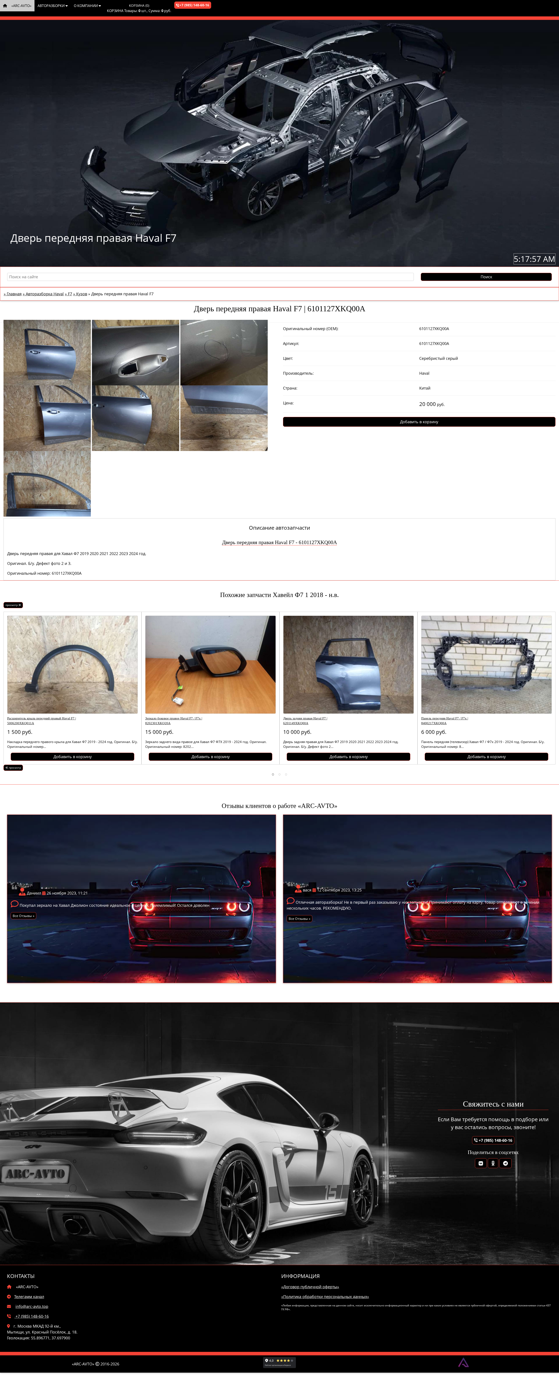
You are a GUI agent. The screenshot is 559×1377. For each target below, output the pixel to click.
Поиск (486, 276)
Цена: (288, 403)
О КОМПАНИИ (86, 5)
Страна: (290, 388)
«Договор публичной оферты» (310, 1286)
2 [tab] (279, 774)
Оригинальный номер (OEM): (310, 328)
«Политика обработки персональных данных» (325, 1296)
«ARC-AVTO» (20, 5)
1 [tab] (273, 774)
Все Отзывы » (23, 915)
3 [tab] (286, 774)
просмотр (11, 605)
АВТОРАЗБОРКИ (52, 5)
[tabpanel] (72, 688)
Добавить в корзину (419, 421)
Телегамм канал (29, 1296)
